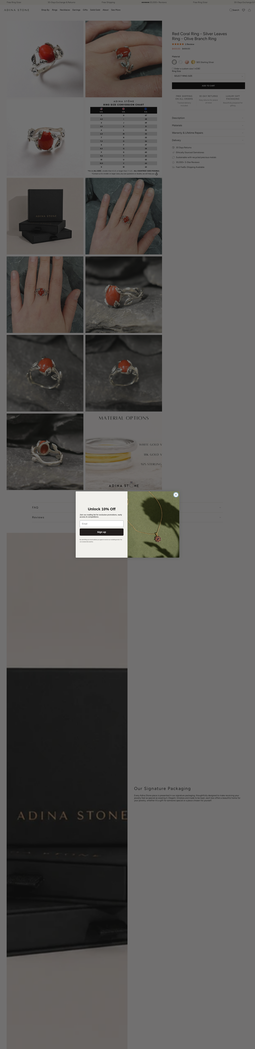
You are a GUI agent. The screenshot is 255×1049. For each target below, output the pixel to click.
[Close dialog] (176, 494)
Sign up (101, 532)
